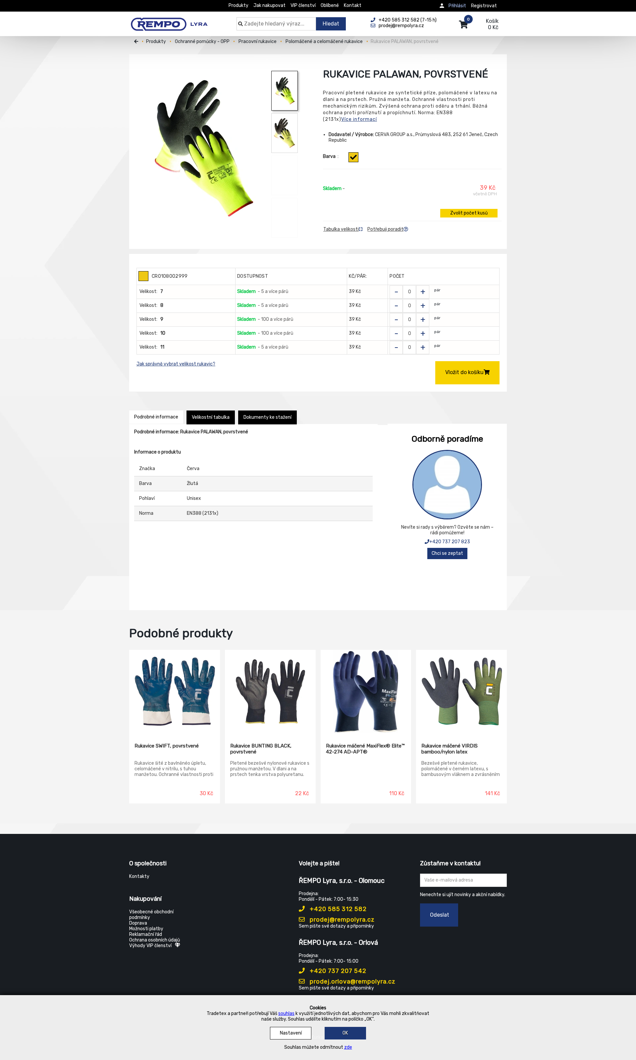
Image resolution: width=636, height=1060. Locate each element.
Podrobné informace (156, 417)
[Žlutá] (353, 157)
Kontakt (352, 5)
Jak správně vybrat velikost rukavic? (175, 364)
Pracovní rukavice (257, 41)
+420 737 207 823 (449, 542)
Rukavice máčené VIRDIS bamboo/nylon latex (449, 749)
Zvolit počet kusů (469, 213)
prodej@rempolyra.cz (341, 919)
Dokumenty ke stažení (267, 417)
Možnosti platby (146, 929)
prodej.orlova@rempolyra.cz (352, 981)
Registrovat (484, 6)
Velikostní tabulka (211, 417)
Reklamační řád (145, 934)
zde (348, 1047)
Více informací (359, 119)
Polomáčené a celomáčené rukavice (324, 41)
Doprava (138, 923)
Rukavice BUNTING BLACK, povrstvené (261, 749)
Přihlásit (457, 6)
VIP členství (303, 5)
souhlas (286, 1013)
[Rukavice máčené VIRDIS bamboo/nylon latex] (461, 691)
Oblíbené (330, 5)
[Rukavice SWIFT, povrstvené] (175, 691)
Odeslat (439, 915)
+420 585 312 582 (337, 909)
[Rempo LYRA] (169, 20)
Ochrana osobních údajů (154, 940)
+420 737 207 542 (337, 971)
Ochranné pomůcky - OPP (202, 41)
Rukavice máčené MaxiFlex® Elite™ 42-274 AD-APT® (365, 749)
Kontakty (139, 876)
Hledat (331, 24)
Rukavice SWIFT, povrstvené (166, 746)
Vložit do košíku (464, 372)
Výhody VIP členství (150, 945)
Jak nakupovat (269, 5)
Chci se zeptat (447, 553)
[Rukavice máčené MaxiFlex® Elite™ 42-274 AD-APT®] (366, 691)
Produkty (238, 5)
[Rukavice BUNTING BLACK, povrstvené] (270, 691)
